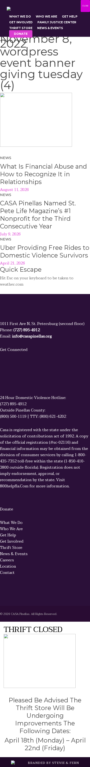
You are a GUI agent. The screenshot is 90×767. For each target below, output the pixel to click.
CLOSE (85, 5)
